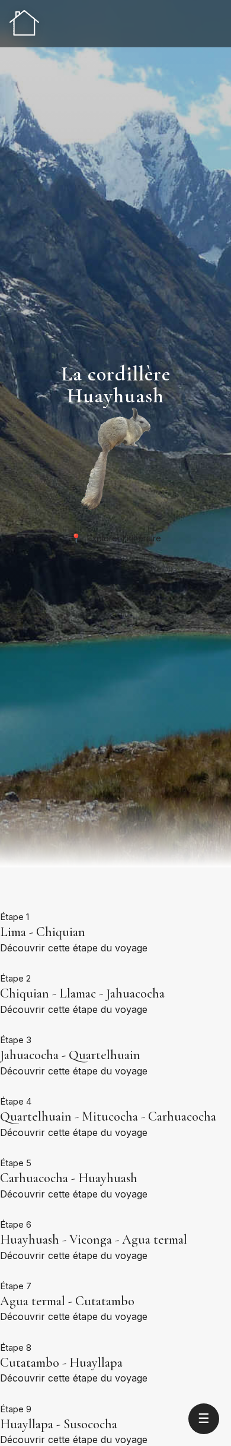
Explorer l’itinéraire (115, 538)
